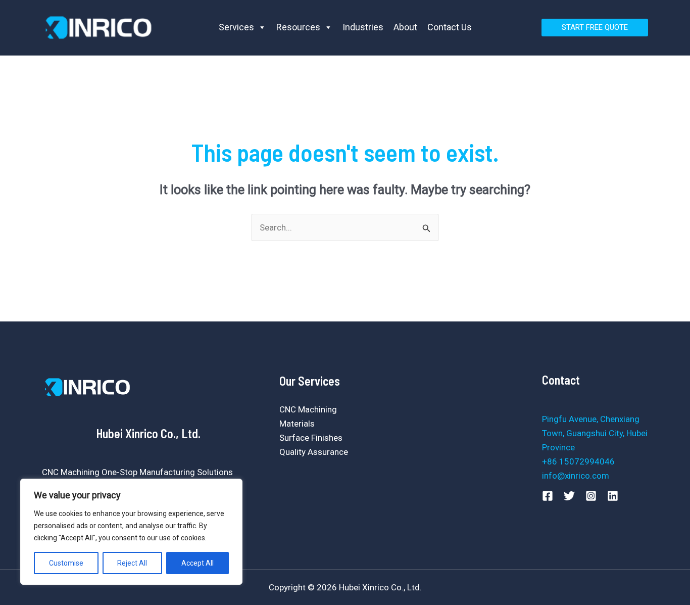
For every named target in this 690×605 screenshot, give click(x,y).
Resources (298, 27)
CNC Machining (308, 409)
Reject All (132, 563)
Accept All (197, 563)
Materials (297, 423)
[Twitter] (569, 495)
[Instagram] (591, 495)
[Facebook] (547, 495)
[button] (594, 27)
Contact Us (449, 27)
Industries (362, 27)
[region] (131, 532)
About (405, 27)
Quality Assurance (313, 452)
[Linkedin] (612, 495)
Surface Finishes (310, 438)
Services (236, 27)
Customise (66, 563)
